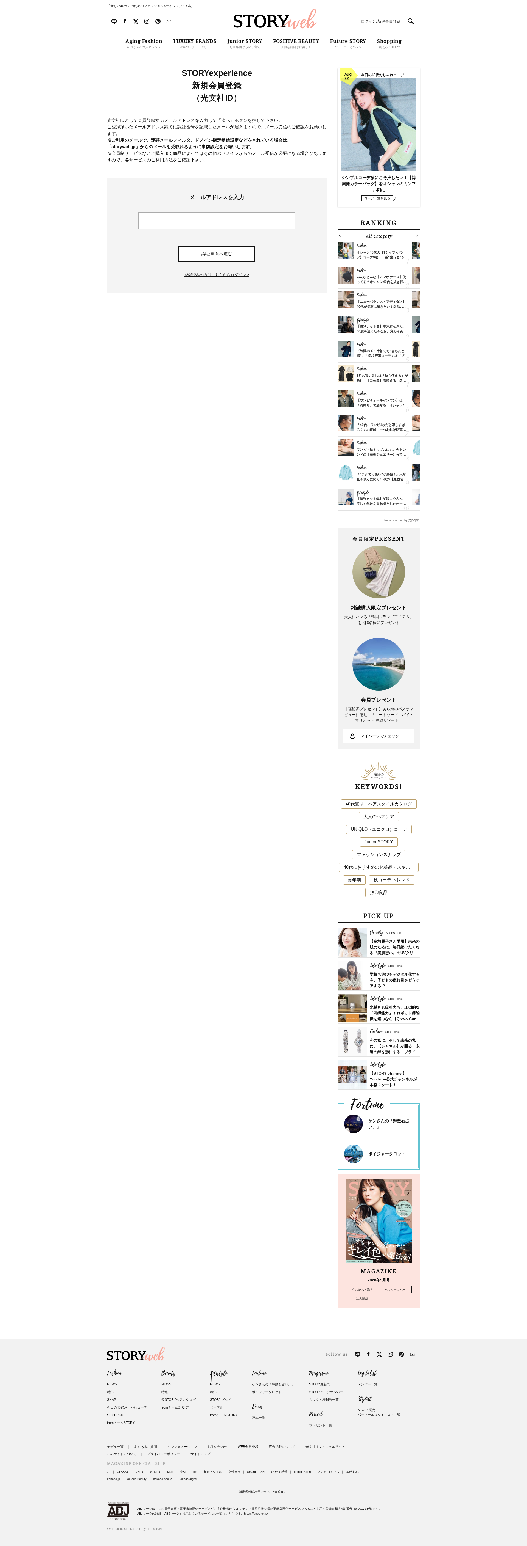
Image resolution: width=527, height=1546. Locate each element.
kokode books (162, 1479)
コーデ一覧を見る (377, 198)
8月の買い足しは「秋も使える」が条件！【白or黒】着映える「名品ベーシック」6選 (382, 380)
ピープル (216, 1407)
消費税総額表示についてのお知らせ (263, 1491)
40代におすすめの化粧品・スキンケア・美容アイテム (381, 867)
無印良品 (379, 892)
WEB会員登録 (248, 1447)
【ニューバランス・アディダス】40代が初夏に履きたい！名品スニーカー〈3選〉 (382, 306)
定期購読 (362, 1298)
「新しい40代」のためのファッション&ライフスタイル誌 (149, 6)
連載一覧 (258, 1418)
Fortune (259, 1373)
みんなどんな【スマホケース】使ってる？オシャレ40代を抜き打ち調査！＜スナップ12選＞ (382, 282)
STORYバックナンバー (326, 1392)
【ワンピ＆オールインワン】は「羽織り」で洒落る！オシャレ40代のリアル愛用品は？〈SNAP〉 (382, 405)
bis (195, 1471)
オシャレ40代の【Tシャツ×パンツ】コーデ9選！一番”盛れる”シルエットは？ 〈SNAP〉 (382, 257)
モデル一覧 (115, 1447)
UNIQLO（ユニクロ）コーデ (379, 829)
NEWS (112, 1384)
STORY (155, 1471)
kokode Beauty (137, 1479)
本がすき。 (353, 1471)
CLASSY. (123, 1471)
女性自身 (234, 1471)
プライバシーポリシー (163, 1454)
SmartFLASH (256, 1471)
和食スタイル (213, 1471)
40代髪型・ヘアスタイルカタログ (379, 804)
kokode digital (188, 1479)
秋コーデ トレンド (392, 879)
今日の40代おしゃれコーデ (127, 1407)
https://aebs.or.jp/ (256, 1513)
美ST (183, 1471)
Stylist (364, 1399)
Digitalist (367, 1373)
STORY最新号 (319, 1384)
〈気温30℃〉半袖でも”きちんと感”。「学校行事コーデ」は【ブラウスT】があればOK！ (382, 356)
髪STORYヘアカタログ (178, 1400)
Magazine (318, 1373)
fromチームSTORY (121, 1423)
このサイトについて (122, 1454)
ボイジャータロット (386, 1153)
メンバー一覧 (367, 1384)
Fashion (114, 1373)
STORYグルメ (220, 1400)
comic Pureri (302, 1471)
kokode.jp (113, 1479)
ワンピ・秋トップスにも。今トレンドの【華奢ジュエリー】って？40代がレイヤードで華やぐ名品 (381, 454)
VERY (140, 1471)
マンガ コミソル (328, 1471)
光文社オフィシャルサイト (325, 1447)
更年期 (354, 879)
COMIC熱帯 (279, 1471)
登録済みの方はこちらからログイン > (216, 275)
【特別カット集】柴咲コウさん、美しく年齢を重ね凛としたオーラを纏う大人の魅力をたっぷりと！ (381, 504)
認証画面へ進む (216, 253)
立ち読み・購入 (362, 1289)
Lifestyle (218, 1373)
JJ (108, 1471)
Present (315, 1414)
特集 (110, 1392)
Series (257, 1406)
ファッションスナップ (379, 854)
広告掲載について (282, 1447)
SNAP (111, 1400)
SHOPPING (115, 1415)
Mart (170, 1471)
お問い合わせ (217, 1447)
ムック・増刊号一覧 (324, 1400)
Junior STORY (379, 842)
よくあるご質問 (145, 1447)
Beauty (168, 1373)
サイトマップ (200, 1454)
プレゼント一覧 (320, 1425)
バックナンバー (395, 1289)
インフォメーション (182, 1447)
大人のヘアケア (378, 816)
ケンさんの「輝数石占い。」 (273, 1384)
